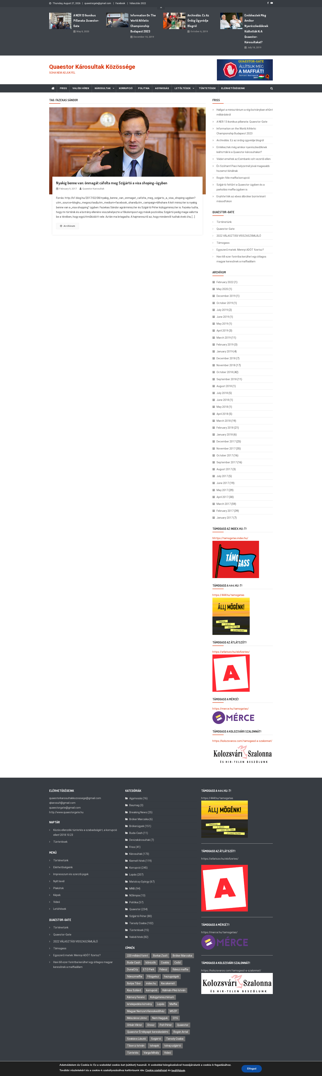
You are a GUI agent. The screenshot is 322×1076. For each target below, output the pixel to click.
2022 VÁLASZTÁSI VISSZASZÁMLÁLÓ (239, 235)
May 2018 (222, 406)
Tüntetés (132, 1052)
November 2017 (226, 448)
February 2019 (225, 344)
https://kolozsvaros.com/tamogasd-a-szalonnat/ (242, 740)
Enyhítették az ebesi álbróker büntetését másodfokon (241, 199)
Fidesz (163, 969)
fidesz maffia (180, 969)
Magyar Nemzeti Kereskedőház (146, 1011)
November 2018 (226, 365)
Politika (143, 88)
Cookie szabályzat (156, 1070)
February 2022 (225, 282)
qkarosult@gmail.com (62, 802)
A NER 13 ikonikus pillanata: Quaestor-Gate (86, 20)
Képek (57, 895)
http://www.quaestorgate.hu (66, 812)
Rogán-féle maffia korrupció (233, 177)
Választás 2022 (138, 3)
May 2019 (222, 323)
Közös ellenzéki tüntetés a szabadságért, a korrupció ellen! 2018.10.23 (85, 832)
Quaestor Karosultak (93, 188)
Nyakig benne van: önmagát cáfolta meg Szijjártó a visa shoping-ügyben (111, 182)
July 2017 (222, 476)
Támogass (223, 242)
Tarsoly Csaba (137, 923)
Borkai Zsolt (160, 955)
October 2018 (225, 372)
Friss (63, 88)
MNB (132, 888)
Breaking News (138, 812)
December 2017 (226, 441)
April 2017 (222, 497)
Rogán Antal (180, 1031)
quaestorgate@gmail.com (97, 3)
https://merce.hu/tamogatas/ (230, 708)
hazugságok (171, 976)
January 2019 (225, 351)
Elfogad (251, 1068)
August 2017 (224, 469)
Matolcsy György (139, 881)
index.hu (151, 983)
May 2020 (222, 289)
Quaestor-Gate (226, 228)
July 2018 (222, 393)
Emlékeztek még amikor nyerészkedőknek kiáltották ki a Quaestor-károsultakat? (256, 28)
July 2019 (222, 309)
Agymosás (162, 88)
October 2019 (225, 303)
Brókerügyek (136, 826)
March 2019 (224, 337)
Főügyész (153, 976)
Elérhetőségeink (233, 88)
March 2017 (224, 503)
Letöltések (182, 88)
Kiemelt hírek (137, 860)
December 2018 (226, 358)
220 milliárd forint (137, 955)
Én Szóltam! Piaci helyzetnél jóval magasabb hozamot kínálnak (243, 168)
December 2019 (226, 295)
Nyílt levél (58, 881)
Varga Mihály (151, 1052)
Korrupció (125, 88)
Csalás (165, 962)
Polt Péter (166, 1024)
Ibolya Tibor (134, 983)
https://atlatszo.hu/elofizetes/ (231, 651)
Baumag (134, 805)
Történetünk (224, 221)
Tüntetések (207, 88)
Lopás (133, 874)
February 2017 (225, 510)
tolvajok (154, 1045)
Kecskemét (168, 983)
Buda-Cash (136, 833)
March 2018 (224, 420)
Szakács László (136, 1038)
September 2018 (227, 379)
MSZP (173, 1011)
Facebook (120, 3)
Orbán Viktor (134, 1024)
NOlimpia (134, 895)
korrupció (151, 990)
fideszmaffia (134, 976)
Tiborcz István (135, 1045)
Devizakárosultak (139, 839)
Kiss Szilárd (134, 990)
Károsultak (103, 88)
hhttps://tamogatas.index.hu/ (230, 538)
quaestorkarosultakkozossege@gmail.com (75, 798)
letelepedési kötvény (139, 1004)
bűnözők (151, 962)
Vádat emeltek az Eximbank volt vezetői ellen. (244, 158)
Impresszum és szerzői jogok (71, 874)
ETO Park (148, 969)
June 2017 (223, 483)
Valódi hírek (80, 88)
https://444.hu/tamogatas (228, 595)
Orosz (150, 1024)
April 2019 (222, 330)
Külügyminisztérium (162, 997)
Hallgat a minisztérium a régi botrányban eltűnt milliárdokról (245, 112)
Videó (56, 901)
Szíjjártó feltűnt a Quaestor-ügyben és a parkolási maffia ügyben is (241, 187)
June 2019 (223, 316)
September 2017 (227, 462)
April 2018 (222, 413)
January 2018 (225, 434)
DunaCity (132, 969)
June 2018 (223, 399)
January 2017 (225, 517)
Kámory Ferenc (136, 997)
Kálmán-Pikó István (173, 990)
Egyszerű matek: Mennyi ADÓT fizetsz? (240, 249)
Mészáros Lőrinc (137, 1018)
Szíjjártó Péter (137, 916)
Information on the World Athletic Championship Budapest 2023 (143, 23)
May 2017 (222, 490)
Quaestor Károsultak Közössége (92, 66)
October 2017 (225, 455)
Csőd (177, 962)
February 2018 (225, 427)
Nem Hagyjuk (160, 1018)
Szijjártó (156, 1038)
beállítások (178, 1070)
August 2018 (224, 386)
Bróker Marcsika (139, 819)
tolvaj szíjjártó (172, 1045)
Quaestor (135, 909)
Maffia (173, 1004)
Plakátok (58, 888)
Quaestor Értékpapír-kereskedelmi (147, 1031)
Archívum (69, 226)
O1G (175, 1018)
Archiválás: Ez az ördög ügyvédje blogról (198, 20)
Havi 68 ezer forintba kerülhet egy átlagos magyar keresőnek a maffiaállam (241, 259)
